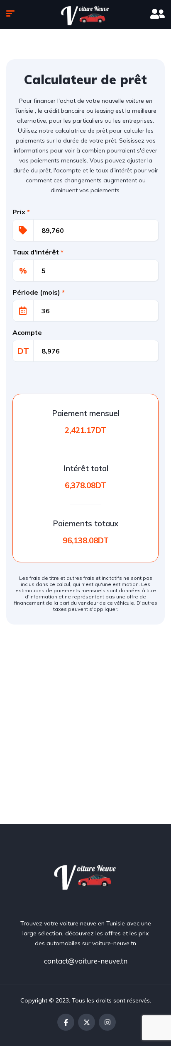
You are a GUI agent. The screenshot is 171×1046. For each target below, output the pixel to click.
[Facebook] (65, 1022)
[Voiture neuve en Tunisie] (85, 876)
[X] (86, 1022)
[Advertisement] (85, 734)
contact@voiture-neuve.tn (85, 960)
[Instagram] (107, 1022)
